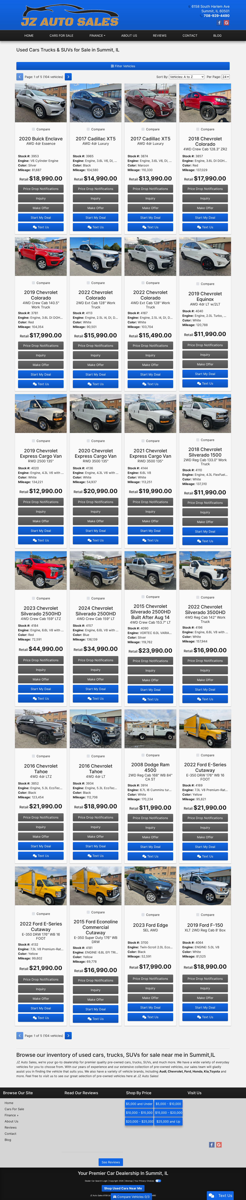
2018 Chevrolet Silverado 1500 (205, 456)
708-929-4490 (216, 16)
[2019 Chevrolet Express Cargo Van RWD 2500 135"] (41, 413)
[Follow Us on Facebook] (219, 23)
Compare (43, 129)
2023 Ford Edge (150, 927)
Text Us (43, 227)
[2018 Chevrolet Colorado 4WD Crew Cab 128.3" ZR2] (205, 102)
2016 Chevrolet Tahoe (41, 771)
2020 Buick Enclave (41, 141)
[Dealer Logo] (70, 15)
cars (128, 1062)
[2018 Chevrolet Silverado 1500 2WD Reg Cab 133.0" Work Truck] (205, 413)
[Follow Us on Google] (226, 23)
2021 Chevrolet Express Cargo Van (150, 455)
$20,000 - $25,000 (139, 1121)
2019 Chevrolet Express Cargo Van (41, 455)
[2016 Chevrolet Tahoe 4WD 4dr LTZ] (41, 729)
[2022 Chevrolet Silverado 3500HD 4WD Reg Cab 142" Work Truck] (205, 570)
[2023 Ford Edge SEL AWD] (150, 885)
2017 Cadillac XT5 (96, 141)
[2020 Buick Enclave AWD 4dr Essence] (41, 102)
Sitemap (129, 1181)
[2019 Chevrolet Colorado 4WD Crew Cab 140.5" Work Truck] (41, 256)
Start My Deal (41, 217)
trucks (136, 1062)
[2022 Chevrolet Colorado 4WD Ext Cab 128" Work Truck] (150, 256)
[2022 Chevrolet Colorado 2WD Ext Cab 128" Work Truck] (95, 256)
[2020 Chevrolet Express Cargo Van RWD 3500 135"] (95, 413)
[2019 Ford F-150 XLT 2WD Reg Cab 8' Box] (205, 885)
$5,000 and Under (139, 1104)
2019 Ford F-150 (205, 927)
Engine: (23, 161)
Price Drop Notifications (40, 189)
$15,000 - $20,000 (168, 1113)
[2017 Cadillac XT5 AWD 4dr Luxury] (95, 102)
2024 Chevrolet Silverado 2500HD (96, 613)
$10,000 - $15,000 (139, 1113)
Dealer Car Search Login (96, 1181)
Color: (22, 165)
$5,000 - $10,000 (168, 1104)
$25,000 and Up (168, 1121)
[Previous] (19, 76)
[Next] (68, 76)
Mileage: (24, 170)
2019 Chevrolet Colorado (41, 299)
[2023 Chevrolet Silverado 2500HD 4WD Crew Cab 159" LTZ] (41, 570)
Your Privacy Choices (144, 1181)
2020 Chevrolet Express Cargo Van (95, 455)
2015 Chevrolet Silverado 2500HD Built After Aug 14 (150, 613)
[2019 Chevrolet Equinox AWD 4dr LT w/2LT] (205, 256)
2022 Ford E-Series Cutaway (205, 771)
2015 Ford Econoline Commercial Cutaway (96, 931)
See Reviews (111, 1162)
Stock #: (24, 156)
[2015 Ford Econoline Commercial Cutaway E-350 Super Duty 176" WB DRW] (95, 885)
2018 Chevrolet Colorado (205, 143)
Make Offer (41, 208)
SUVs (147, 1062)
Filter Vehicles (124, 66)
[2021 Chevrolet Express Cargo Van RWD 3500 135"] (150, 413)
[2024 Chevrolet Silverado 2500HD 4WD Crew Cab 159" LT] (95, 570)
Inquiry (41, 198)
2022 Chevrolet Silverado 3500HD (205, 613)
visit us (48, 1076)
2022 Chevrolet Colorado (95, 299)
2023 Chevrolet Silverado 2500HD (41, 613)
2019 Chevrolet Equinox (205, 298)
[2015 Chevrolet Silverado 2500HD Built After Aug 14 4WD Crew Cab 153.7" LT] (150, 570)
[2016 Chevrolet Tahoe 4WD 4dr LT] (95, 729)
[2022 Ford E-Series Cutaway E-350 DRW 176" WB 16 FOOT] (205, 729)
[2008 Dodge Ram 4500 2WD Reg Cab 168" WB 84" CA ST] (150, 729)
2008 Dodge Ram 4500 (150, 771)
